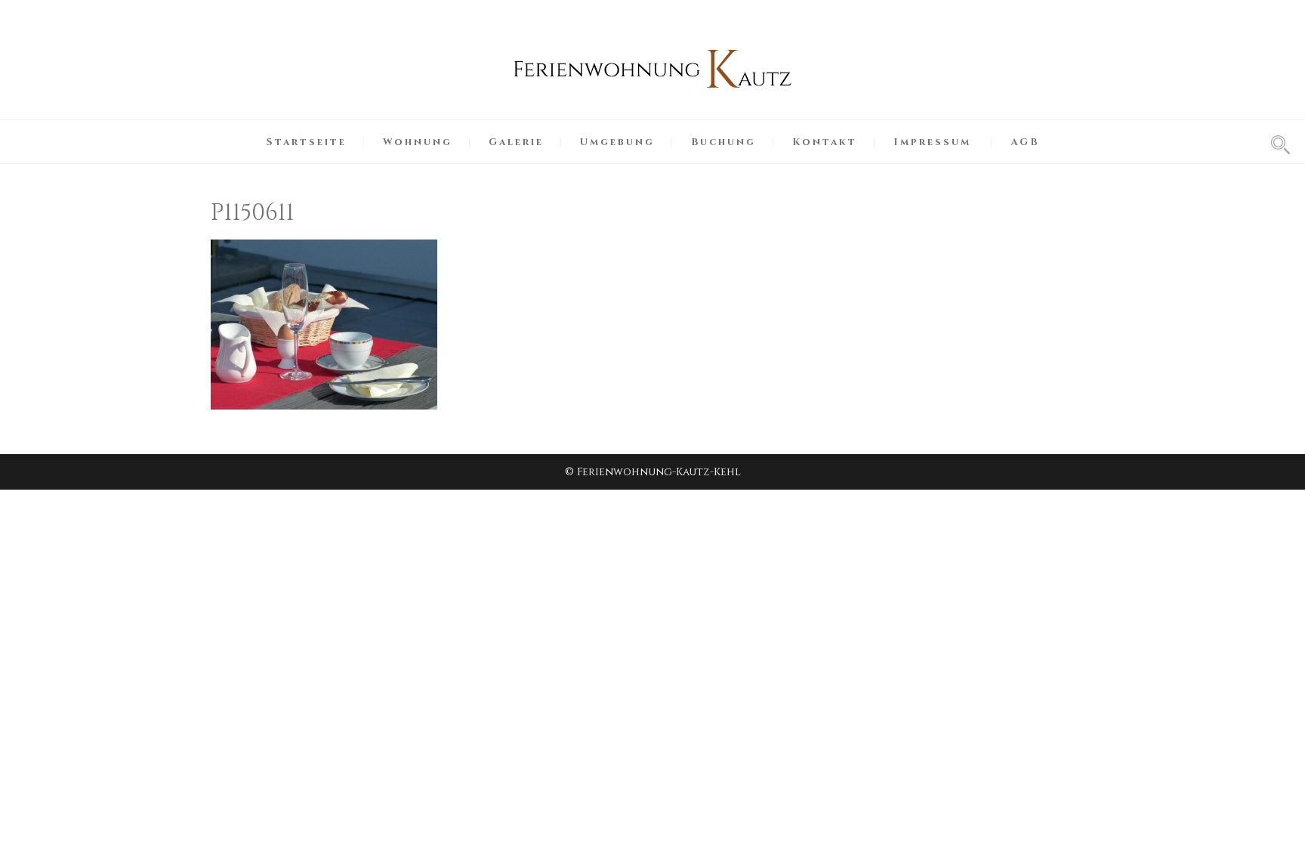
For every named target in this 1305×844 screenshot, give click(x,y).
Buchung (723, 142)
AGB (1024, 142)
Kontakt (824, 142)
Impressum (932, 142)
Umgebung (617, 142)
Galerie (516, 142)
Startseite (307, 142)
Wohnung (417, 142)
